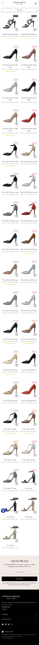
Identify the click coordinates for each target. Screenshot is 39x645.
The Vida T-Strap (10, 429)
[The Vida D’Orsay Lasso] (10, 150)
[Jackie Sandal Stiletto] (10, 23)
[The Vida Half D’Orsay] (10, 238)
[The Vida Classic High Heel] (10, 53)
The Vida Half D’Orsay (10, 249)
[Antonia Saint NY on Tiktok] (9, 624)
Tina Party (28, 488)
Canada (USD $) (8, 631)
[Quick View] (16, 29)
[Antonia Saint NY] (19, 2)
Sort (21, 10)
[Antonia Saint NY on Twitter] (12, 624)
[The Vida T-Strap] (10, 418)
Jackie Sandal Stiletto (10, 34)
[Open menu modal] (3, 3)
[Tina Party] (28, 477)
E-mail (4, 609)
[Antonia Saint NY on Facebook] (3, 624)
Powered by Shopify (7, 638)
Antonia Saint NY (17, 634)
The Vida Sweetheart (10, 339)
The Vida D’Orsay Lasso (10, 161)
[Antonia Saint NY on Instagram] (6, 624)
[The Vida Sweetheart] (10, 328)
